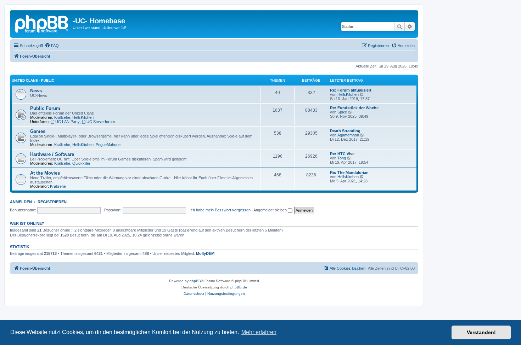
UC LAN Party (67, 121)
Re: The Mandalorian (349, 172)
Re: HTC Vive (342, 154)
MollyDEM (205, 253)
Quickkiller (81, 163)
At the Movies (45, 173)
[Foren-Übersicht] (42, 23)
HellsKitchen (348, 94)
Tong (341, 158)
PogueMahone (108, 144)
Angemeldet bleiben (270, 210)
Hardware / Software (52, 154)
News (36, 90)
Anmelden (21, 202)
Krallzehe (62, 117)
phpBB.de (238, 287)
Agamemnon (348, 135)
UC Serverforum (100, 121)
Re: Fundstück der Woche (354, 108)
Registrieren (52, 202)
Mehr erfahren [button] (258, 332)
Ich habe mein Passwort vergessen (220, 210)
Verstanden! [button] (481, 332)
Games (37, 131)
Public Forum (45, 108)
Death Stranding (345, 131)
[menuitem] (52, 45)
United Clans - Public (33, 80)
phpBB (195, 281)
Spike (342, 112)
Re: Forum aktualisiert (350, 90)
